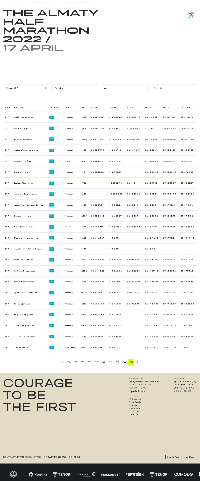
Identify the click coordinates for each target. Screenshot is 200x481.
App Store (189, 457)
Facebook (135, 408)
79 (89, 362)
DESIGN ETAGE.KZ (35, 457)
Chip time (185, 108)
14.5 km (131, 108)
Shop (171, 2)
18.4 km (149, 108)
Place (7, 108)
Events (36, 2)
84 (124, 362)
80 (96, 362)
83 (117, 362)
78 (83, 362)
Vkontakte (135, 402)
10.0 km (113, 108)
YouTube (134, 411)
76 (69, 362)
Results (47, 2)
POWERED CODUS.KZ (58, 457)
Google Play (173, 457)
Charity (58, 2)
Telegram (134, 414)
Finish (166, 108)
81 (103, 362)
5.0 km (94, 108)
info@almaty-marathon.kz (144, 382)
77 (76, 362)
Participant (19, 108)
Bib (83, 108)
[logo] (13, 2)
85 (131, 362)
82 (110, 362)
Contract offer (13, 457)
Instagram (135, 405)
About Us (96, 2)
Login (194, 2)
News (68, 2)
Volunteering (81, 2)
